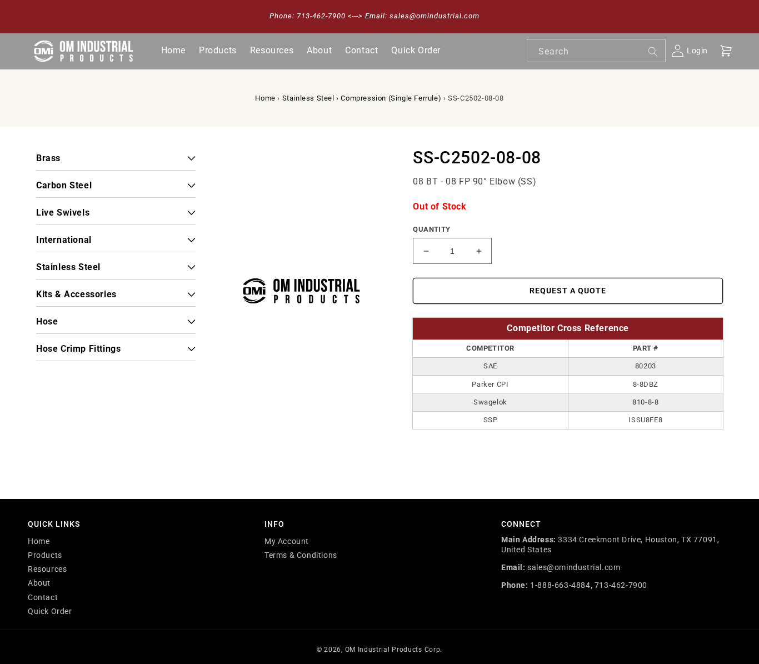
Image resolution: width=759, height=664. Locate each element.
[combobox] (596, 50)
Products (45, 555)
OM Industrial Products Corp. (394, 649)
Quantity (431, 229)
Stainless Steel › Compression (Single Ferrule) (362, 98)
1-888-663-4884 (560, 585)
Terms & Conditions (300, 555)
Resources (47, 569)
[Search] (653, 51)
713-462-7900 (621, 585)
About (39, 582)
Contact (43, 597)
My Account (286, 541)
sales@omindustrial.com (573, 567)
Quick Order (50, 611)
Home (265, 98)
